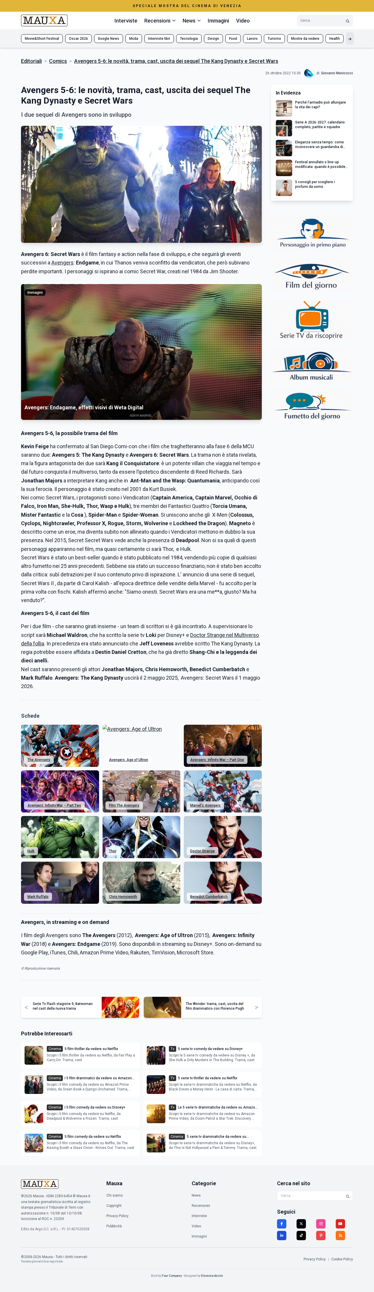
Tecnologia (189, 39)
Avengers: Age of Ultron (128, 760)
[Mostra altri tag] (350, 38)
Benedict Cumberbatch (209, 897)
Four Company (172, 1275)
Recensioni (201, 1206)
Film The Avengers (124, 805)
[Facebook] (281, 1224)
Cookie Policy (342, 1259)
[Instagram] (320, 1224)
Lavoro (252, 39)
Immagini (218, 21)
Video (243, 21)
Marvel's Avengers (205, 805)
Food (233, 39)
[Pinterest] (320, 1235)
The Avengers (38, 760)
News (196, 1195)
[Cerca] (347, 21)
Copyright (114, 1206)
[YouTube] (340, 1224)
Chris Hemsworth (123, 897)
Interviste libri (159, 39)
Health (334, 39)
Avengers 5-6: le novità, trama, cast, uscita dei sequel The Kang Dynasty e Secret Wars (176, 61)
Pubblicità (114, 1226)
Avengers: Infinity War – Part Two (54, 805)
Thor (112, 851)
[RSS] (340, 1235)
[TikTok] (301, 1235)
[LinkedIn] (281, 1235)
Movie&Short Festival (42, 39)
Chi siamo (114, 1195)
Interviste (126, 21)
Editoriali (31, 61)
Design (213, 39)
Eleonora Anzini (212, 1275)
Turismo (274, 39)
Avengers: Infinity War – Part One (217, 760)
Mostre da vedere (305, 39)
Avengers (62, 263)
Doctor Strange (202, 851)
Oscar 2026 (78, 39)
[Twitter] (301, 1224)
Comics (58, 61)
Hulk (30, 851)
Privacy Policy (117, 1216)
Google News (108, 39)
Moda (133, 39)
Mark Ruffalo (38, 897)
